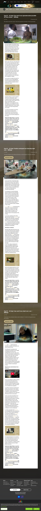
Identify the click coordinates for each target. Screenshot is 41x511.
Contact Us (25, 485)
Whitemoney (15, 415)
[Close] (39, 504)
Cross (9, 344)
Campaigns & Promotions (34, 483)
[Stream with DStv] (19, 497)
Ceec (13, 234)
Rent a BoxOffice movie (6, 484)
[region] (20, 507)
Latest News (12, 485)
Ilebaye (6, 206)
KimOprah (16, 413)
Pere (6, 221)
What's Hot (11, 483)
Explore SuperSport (12, 484)
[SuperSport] (22, 497)
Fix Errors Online (26, 483)
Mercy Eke (11, 206)
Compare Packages (19, 483)
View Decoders (19, 484)
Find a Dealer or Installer (20, 485)
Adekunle (16, 217)
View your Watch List (6, 483)
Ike (9, 404)
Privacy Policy (4, 506)
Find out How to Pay (26, 484)
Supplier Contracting (33, 485)
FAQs (31, 484)
